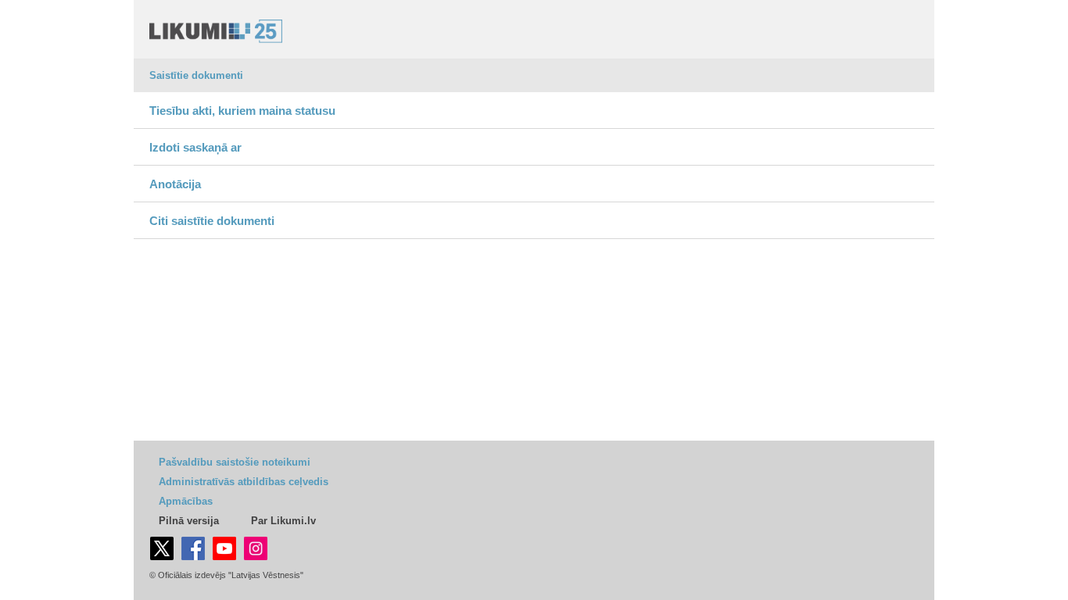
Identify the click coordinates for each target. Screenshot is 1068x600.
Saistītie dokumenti (196, 75)
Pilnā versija (189, 521)
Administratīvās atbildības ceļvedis (243, 482)
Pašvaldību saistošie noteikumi (234, 462)
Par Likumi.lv (283, 521)
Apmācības (186, 501)
